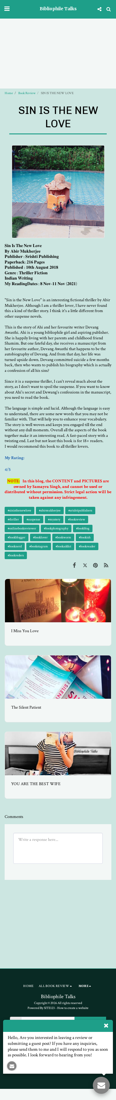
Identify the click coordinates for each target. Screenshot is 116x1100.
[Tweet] (84, 565)
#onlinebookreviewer (22, 528)
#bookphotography (56, 528)
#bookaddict (63, 546)
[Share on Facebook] (74, 565)
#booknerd (15, 546)
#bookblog (82, 528)
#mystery (54, 519)
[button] (7, 9)
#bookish (85, 537)
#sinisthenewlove (19, 510)
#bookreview (76, 519)
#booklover (40, 537)
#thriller (13, 519)
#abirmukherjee (50, 510)
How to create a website (72, 1008)
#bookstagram (38, 546)
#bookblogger (16, 537)
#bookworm (63, 537)
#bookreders (16, 555)
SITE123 (49, 1008)
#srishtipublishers (80, 510)
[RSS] (106, 565)
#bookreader (87, 546)
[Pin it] (95, 565)
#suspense (33, 519)
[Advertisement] (58, 35)
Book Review (27, 93)
